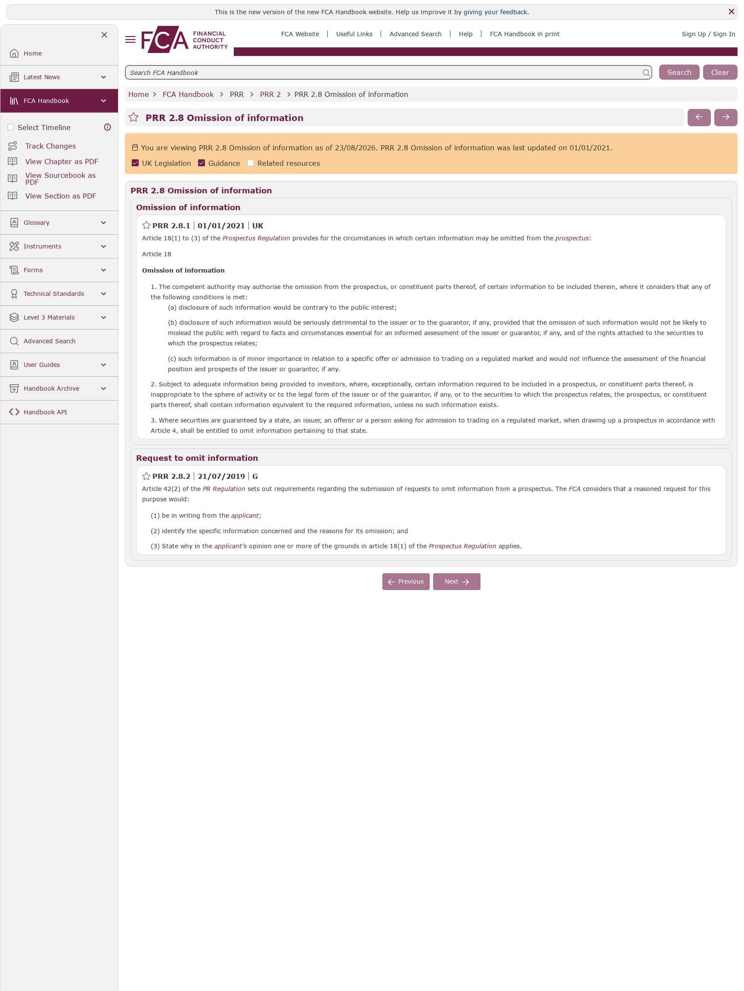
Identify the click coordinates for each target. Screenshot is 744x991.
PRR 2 (270, 94)
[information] (107, 127)
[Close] (731, 11)
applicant (245, 516)
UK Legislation (166, 163)
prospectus (572, 238)
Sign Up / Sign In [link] (708, 33)
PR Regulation (224, 489)
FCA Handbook (188, 94)
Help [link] (466, 33)
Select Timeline (44, 127)
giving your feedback (495, 12)
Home (138, 94)
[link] (184, 39)
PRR (236, 94)
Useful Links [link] (354, 33)
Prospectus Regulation (256, 238)
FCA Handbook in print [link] (525, 33)
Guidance (224, 163)
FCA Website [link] (300, 33)
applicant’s (230, 546)
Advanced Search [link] (416, 33)
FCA (575, 489)
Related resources (288, 163)
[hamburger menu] (130, 39)
